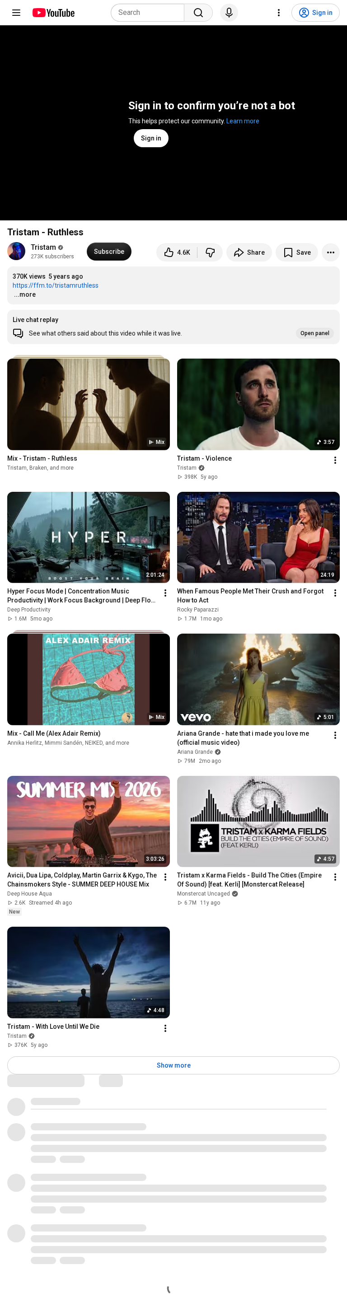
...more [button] (25, 294)
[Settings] (278, 12)
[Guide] (16, 12)
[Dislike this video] (210, 252)
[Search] (198, 13)
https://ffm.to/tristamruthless (55, 285)
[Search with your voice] (229, 13)
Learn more (242, 121)
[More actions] (331, 252)
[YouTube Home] (53, 12)
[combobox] (150, 12)
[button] (173, 327)
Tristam (43, 247)
